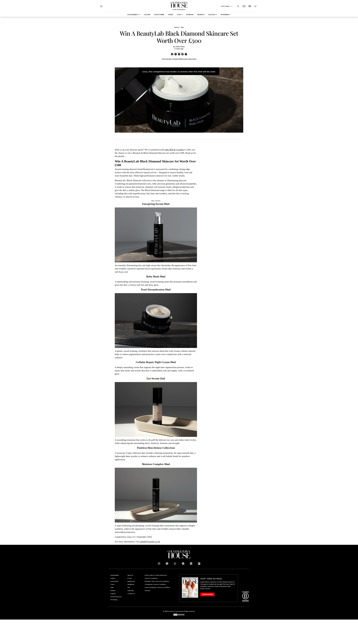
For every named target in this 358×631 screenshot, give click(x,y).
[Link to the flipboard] (199, 563)
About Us (130, 575)
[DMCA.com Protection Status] (179, 614)
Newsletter (131, 584)
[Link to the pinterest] (183, 563)
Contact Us (131, 593)
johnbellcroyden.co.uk (150, 541)
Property (201, 15)
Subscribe (131, 590)
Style (179, 15)
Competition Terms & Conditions (155, 584)
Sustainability (133, 15)
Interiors (190, 15)
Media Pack (131, 581)
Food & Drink (159, 15)
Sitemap (147, 590)
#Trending (113, 600)
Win (129, 587)
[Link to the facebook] (166, 563)
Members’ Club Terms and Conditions (157, 581)
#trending (225, 15)
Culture (147, 15)
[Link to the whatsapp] (174, 563)
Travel (170, 15)
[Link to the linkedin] (191, 563)
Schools (211, 15)
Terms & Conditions (151, 578)
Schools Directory (116, 597)
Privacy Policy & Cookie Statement (156, 575)
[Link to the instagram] (158, 563)
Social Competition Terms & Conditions (157, 587)
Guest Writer (180, 47)
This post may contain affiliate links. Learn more (179, 59)
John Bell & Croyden (174, 149)
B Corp (130, 578)
